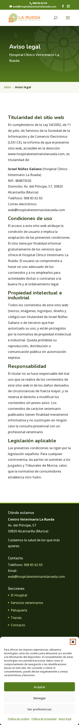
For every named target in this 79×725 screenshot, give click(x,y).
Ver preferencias (39, 709)
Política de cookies (19, 719)
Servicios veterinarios (27, 602)
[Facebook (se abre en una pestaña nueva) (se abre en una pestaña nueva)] (63, 6)
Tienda (16, 617)
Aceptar (39, 687)
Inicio (7, 87)
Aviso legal (65, 719)
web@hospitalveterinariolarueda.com (36, 576)
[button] (73, 642)
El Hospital (19, 595)
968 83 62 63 (33, 565)
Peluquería (19, 610)
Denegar (39, 698)
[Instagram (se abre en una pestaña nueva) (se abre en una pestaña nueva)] (68, 6)
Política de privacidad (44, 719)
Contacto (18, 625)
